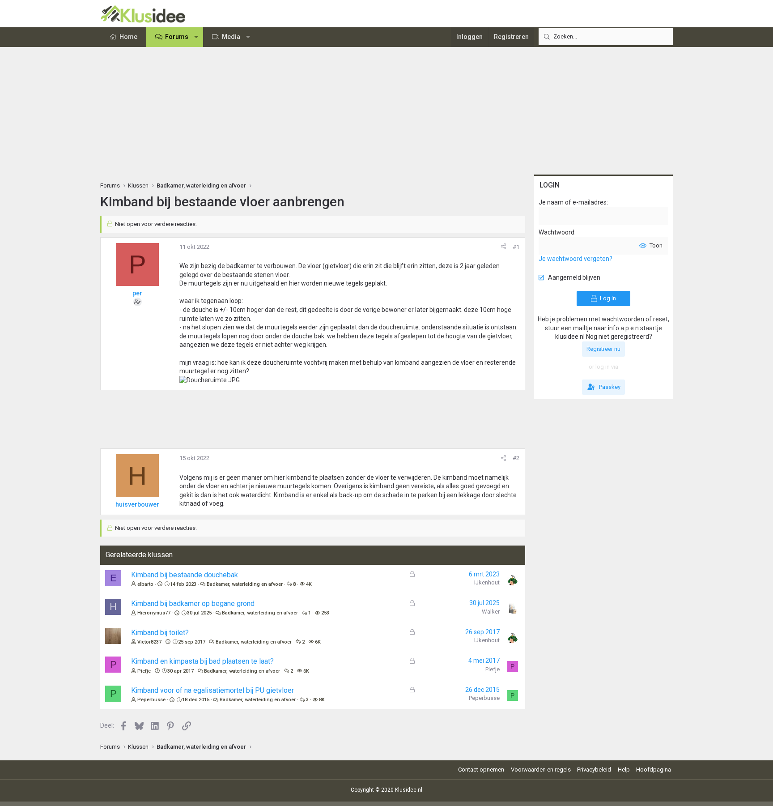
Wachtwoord (556, 232)
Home (128, 36)
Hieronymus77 (153, 613)
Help (624, 769)
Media (231, 36)
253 (325, 613)
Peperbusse (151, 700)
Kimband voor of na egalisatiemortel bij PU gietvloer (212, 690)
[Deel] (503, 247)
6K (318, 642)
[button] (196, 37)
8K (322, 700)
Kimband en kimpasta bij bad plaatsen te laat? (202, 661)
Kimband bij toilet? (160, 632)
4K (309, 584)
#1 (516, 246)
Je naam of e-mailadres (573, 202)
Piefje (144, 671)
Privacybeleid (594, 769)
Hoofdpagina (653, 769)
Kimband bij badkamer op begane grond (193, 603)
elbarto (145, 584)
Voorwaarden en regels (541, 769)
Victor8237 (149, 642)
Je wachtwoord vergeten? (575, 258)
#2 (516, 458)
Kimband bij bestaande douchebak (184, 575)
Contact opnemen (481, 769)
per (137, 293)
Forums (176, 36)
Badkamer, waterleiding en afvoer (245, 584)
